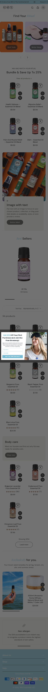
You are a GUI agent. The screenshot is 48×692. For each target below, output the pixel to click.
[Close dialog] (45, 333)
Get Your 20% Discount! (12, 356)
